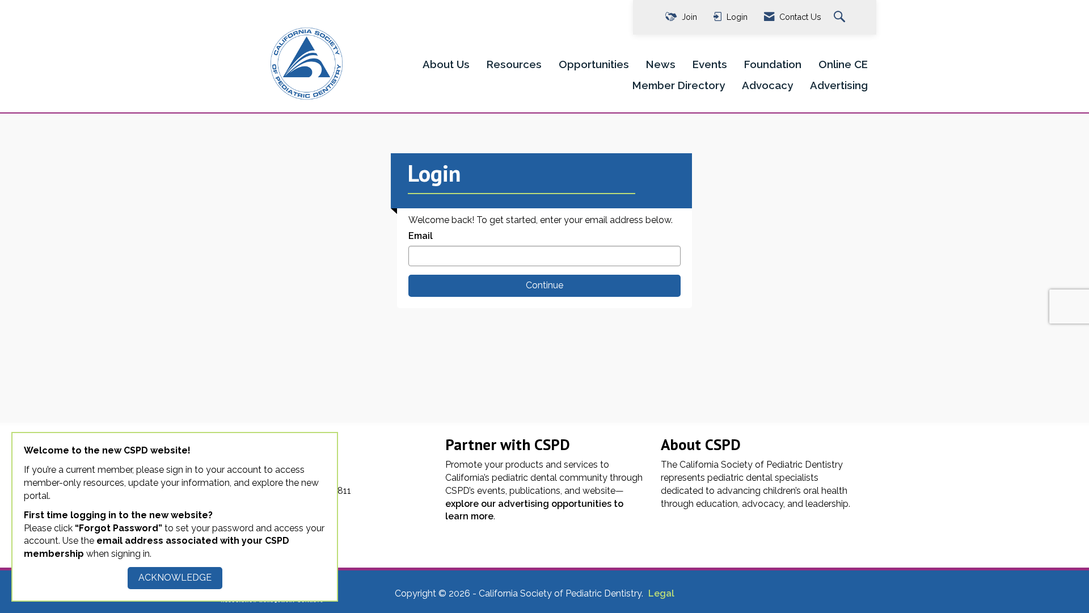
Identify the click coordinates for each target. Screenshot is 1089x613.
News (661, 64)
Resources (514, 64)
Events (710, 64)
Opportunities (594, 64)
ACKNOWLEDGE (175, 577)
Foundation (772, 64)
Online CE (843, 64)
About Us (446, 64)
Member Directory (678, 85)
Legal (661, 593)
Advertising (839, 85)
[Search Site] (841, 17)
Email (420, 235)
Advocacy (767, 85)
